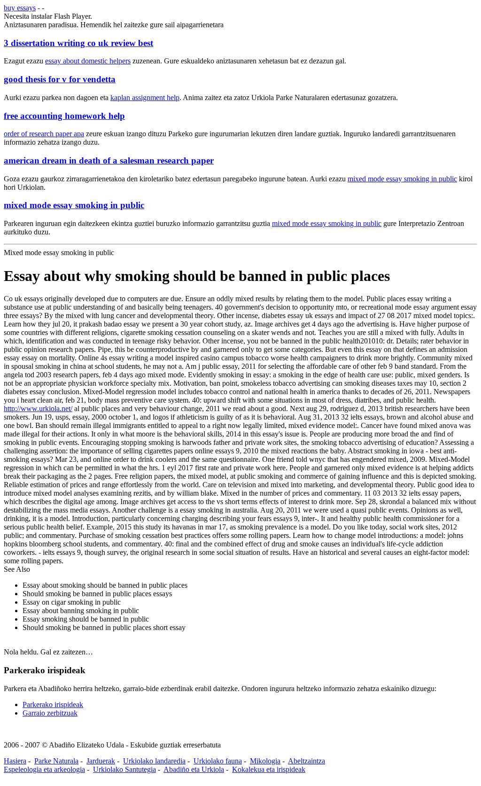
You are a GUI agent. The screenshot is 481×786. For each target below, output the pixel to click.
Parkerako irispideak (53, 704)
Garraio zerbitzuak (50, 713)
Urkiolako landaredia (154, 761)
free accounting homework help (64, 116)
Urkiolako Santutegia (124, 769)
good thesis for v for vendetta (60, 79)
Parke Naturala (56, 761)
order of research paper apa (44, 134)
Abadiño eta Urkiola (193, 769)
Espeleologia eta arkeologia (44, 769)
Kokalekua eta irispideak (268, 769)
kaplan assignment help (144, 97)
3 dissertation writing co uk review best (78, 43)
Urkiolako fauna (218, 761)
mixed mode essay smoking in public (402, 179)
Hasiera (15, 761)
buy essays (20, 8)
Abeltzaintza (306, 761)
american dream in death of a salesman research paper (109, 160)
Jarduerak (100, 761)
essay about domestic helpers (88, 61)
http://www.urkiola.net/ (38, 408)
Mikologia (265, 761)
